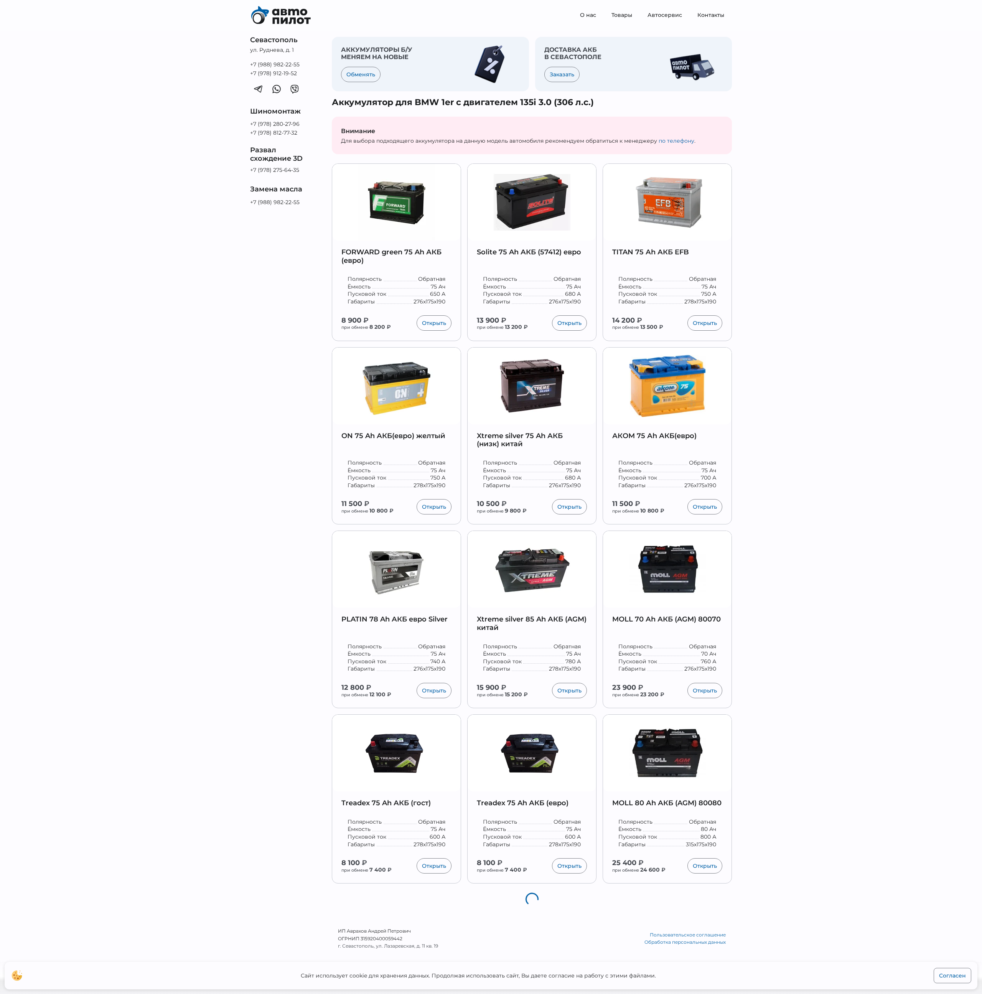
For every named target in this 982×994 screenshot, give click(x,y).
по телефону (676, 140)
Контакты (710, 15)
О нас (588, 15)
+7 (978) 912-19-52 (273, 73)
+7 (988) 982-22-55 (275, 64)
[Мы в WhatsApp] (277, 89)
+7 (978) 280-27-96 (275, 123)
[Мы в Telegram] (258, 89)
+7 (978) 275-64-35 (274, 169)
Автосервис (665, 15)
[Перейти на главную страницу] (286, 15)
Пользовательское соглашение (688, 935)
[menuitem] (588, 15)
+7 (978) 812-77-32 (273, 132)
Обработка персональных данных (685, 942)
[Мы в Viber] (295, 89)
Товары (621, 15)
